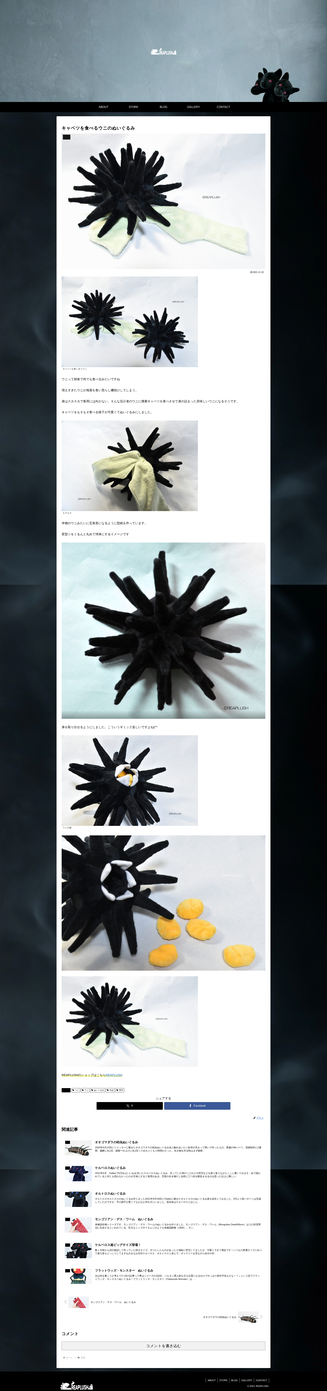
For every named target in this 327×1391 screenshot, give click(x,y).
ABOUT (212, 1380)
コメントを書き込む (163, 1346)
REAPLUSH (114, 1075)
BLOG (234, 1380)
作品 (67, 1090)
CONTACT (261, 1380)
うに (77, 1090)
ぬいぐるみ (99, 1090)
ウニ (86, 1090)
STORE (223, 1380)
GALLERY (246, 1380)
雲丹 (121, 1090)
